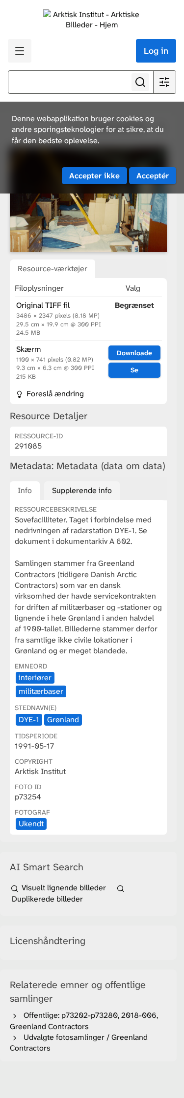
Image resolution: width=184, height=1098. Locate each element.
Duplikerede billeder (46, 899)
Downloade (134, 352)
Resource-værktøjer (52, 268)
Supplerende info (82, 490)
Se (134, 370)
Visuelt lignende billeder (64, 888)
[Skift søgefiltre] (164, 82)
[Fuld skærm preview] (88, 199)
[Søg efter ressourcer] (140, 82)
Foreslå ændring (54, 393)
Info (25, 490)
